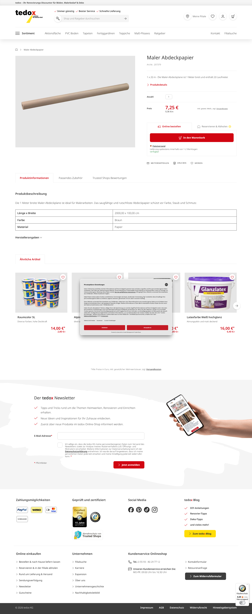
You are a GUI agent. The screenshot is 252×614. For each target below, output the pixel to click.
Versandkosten (222, 108)
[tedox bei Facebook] (131, 509)
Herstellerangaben (27, 237)
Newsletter (25, 586)
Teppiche (124, 33)
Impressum (146, 607)
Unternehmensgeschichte (89, 586)
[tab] (169, 126)
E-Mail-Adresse (43, 435)
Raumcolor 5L (26, 317)
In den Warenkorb (194, 137)
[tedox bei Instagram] (155, 509)
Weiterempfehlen (160, 163)
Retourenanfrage (197, 568)
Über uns (80, 580)
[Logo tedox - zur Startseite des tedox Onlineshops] (29, 16)
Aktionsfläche (53, 33)
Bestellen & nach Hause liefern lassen (39, 561)
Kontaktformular (197, 561)
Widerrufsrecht (198, 607)
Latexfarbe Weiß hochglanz (204, 317)
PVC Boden (71, 33)
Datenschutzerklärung (76, 451)
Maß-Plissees (142, 33)
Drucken (181, 163)
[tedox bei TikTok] (147, 509)
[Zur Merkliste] (212, 16)
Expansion (80, 574)
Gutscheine (25, 592)
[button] (75, 102)
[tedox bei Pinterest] (139, 509)
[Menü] (247, 585)
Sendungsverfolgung (30, 580)
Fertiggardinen (106, 33)
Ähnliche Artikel (30, 259)
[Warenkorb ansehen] (233, 16)
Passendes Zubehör (71, 178)
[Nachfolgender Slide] (236, 305)
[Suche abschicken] (125, 18)
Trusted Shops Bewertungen (110, 178)
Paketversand (159, 146)
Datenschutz (177, 607)
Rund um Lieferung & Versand (35, 574)
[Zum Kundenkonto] (222, 16)
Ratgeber (159, 33)
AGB (161, 607)
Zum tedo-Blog (202, 533)
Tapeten (88, 33)
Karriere (79, 568)
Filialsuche (230, 33)
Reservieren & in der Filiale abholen (38, 568)
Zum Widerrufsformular (207, 576)
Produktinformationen (34, 178)
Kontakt (215, 33)
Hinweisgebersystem (225, 607)
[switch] (242, 603)
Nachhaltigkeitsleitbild (87, 592)
